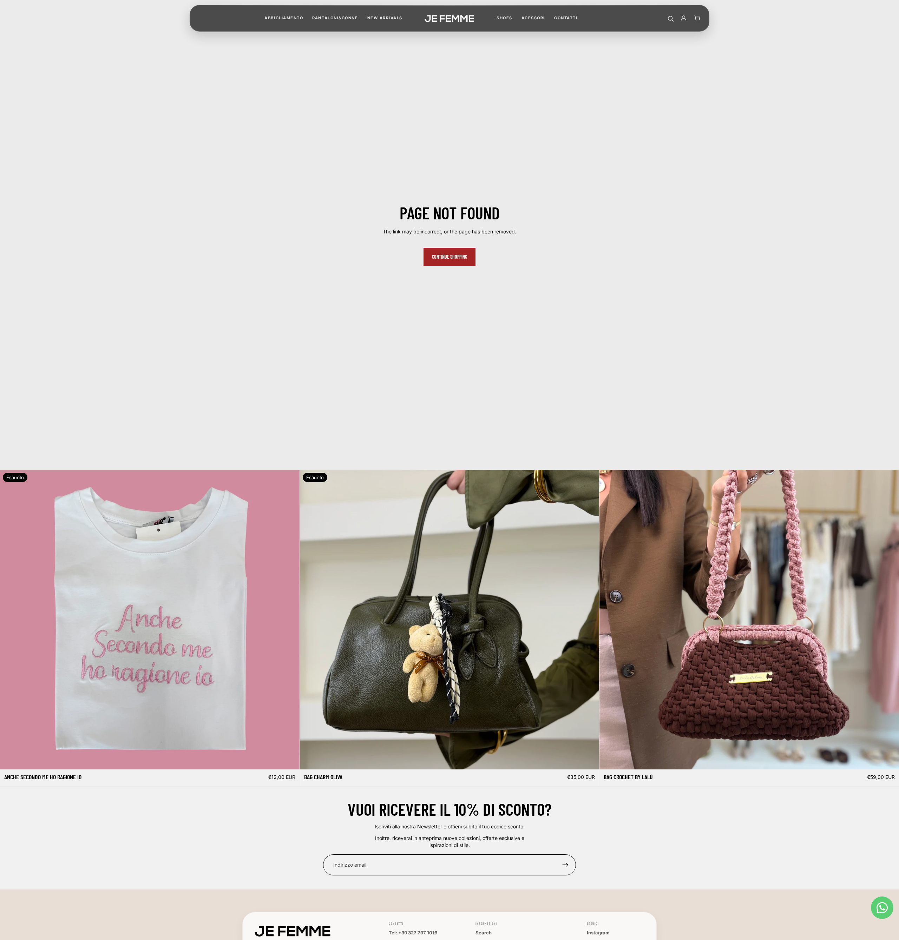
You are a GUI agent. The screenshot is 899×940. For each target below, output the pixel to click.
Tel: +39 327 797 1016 (413, 932)
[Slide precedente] (610, 620)
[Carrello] (697, 18)
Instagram (598, 932)
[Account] (683, 18)
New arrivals (384, 17)
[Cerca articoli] (670, 18)
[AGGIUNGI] (888, 758)
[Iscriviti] (565, 865)
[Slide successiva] (888, 620)
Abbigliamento (283, 17)
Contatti (565, 17)
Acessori (533, 17)
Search (483, 932)
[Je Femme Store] (449, 18)
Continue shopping (449, 257)
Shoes (504, 17)
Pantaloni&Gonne (335, 17)
